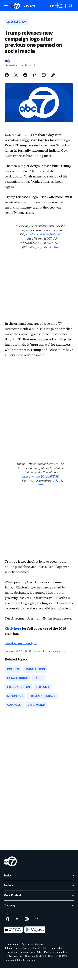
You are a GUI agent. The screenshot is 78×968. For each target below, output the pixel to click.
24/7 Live (29, 6)
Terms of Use (10, 952)
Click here (13, 628)
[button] (5, 5)
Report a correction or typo (20, 643)
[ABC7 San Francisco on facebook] (8, 919)
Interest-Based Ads (31, 952)
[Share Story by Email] (43, 75)
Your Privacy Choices (32, 944)
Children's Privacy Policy (16, 948)
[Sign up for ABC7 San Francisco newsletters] (36, 919)
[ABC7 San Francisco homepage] (15, 5)
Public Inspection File (55, 952)
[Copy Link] (52, 75)
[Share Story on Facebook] (6, 75)
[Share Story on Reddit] (25, 75)
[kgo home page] (10, 861)
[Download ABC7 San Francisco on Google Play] (34, 929)
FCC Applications (13, 956)
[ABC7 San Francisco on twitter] (17, 919)
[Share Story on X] (16, 75)
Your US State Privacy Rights (48, 948)
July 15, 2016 (50, 247)
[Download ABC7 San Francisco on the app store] (13, 929)
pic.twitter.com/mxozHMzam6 (42, 234)
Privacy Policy (11, 944)
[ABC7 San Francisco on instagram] (27, 919)
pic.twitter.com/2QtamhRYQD (40, 476)
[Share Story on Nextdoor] (34, 75)
